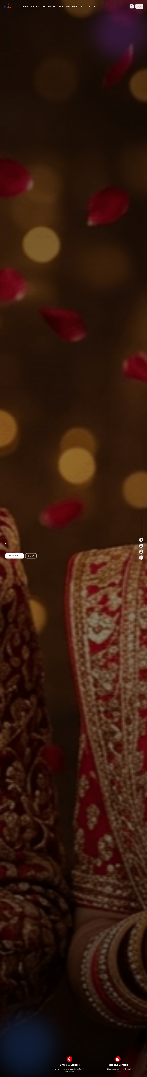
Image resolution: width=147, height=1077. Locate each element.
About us (35, 6)
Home (25, 6)
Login (139, 6)
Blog (61, 6)
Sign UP (31, 556)
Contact (91, 6)
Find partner (13, 556)
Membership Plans (74, 6)
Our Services (49, 6)
